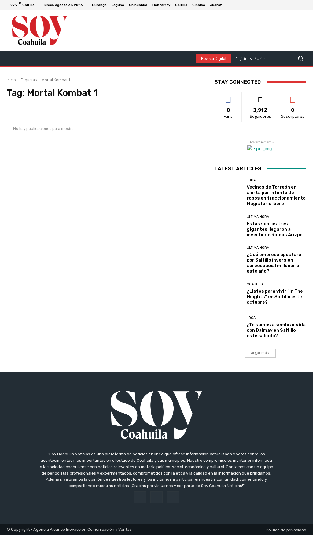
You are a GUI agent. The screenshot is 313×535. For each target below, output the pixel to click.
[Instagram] (296, 5)
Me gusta (228, 96)
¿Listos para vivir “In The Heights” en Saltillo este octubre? (275, 296)
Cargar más (259, 353)
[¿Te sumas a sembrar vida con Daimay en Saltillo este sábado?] (228, 327)
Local (252, 180)
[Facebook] (289, 5)
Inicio (11, 79)
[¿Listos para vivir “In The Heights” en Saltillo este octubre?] (228, 293)
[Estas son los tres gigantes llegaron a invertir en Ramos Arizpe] (228, 226)
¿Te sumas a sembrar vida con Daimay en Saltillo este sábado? (276, 330)
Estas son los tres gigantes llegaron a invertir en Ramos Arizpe (275, 229)
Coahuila (255, 284)
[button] (300, 58)
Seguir (260, 96)
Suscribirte (292, 96)
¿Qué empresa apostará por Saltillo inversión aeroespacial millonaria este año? (274, 263)
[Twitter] (303, 5)
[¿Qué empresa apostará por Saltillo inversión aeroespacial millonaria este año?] (228, 259)
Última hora (258, 217)
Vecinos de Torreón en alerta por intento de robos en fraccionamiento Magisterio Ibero (276, 195)
